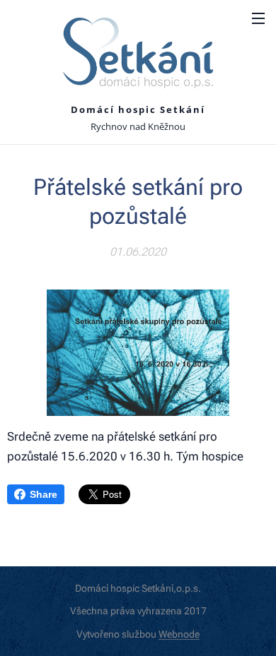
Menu (258, 18)
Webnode (179, 634)
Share (43, 494)
